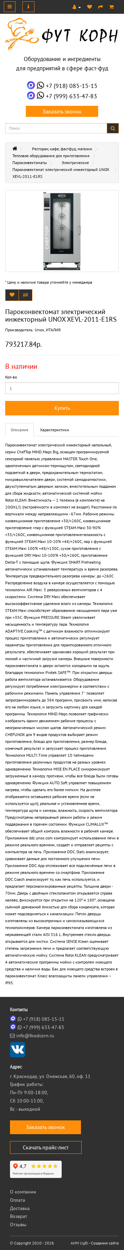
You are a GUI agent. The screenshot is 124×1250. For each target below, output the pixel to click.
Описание (19, 429)
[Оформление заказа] (100, 7)
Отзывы (18, 1224)
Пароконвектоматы (29, 162)
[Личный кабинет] (77, 7)
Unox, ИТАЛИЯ (48, 329)
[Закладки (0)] (89, 7)
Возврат (18, 1216)
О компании (23, 1192)
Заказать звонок (62, 111)
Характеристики (54, 429)
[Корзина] (111, 7)
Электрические (75, 162)
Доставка (20, 1208)
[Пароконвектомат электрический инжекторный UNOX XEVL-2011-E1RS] (62, 231)
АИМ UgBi (79, 1243)
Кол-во (11, 377)
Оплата (17, 1200)
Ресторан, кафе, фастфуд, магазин (62, 148)
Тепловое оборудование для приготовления (51, 155)
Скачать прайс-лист (46, 1147)
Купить (62, 408)
